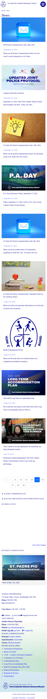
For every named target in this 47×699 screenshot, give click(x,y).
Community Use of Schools (13, 658)
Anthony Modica (15, 637)
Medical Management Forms (13, 350)
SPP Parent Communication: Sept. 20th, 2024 (19, 45)
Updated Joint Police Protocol (13, 93)
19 (23, 485)
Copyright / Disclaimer (18, 698)
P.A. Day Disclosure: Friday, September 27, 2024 (20, 193)
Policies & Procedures (11, 670)
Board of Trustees (10, 652)
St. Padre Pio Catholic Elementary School (22, 3)
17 (12, 485)
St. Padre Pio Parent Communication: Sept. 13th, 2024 (22, 145)
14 (32, 480)
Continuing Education (11, 661)
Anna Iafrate (18, 640)
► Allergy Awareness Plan (14, 494)
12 (21, 480)
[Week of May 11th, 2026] (23, 568)
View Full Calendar (39, 545)
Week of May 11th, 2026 (10, 583)
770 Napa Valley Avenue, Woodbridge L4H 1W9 (19, 597)
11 (15, 480)
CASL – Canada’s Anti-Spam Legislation (18, 655)
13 (26, 480)
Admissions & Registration (13, 649)
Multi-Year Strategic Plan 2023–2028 (17, 667)
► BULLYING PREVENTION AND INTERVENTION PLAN (23, 499)
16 (43, 480)
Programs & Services (11, 673)
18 (18, 485)
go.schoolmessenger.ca (16, 627)
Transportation (9, 676)
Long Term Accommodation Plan (15, 664)
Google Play (28, 630)
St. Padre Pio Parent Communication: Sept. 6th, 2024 (21, 241)
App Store (16, 630)
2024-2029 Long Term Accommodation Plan (18, 398)
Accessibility (31, 698)
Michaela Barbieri (14, 643)
